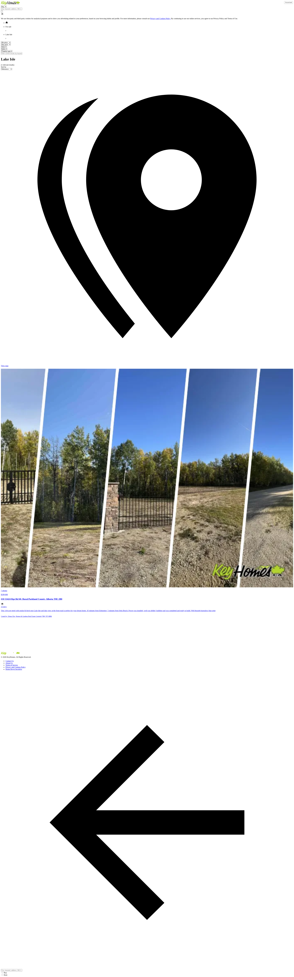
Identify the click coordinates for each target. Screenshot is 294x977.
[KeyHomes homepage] (147, 653)
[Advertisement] (70, 635)
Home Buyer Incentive (14, 669)
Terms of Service (12, 665)
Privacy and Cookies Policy (16, 667)
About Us (9, 663)
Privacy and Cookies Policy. (160, 19)
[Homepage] (147, 3)
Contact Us (10, 661)
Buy (5, 973)
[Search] (2, 11)
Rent (5, 975)
